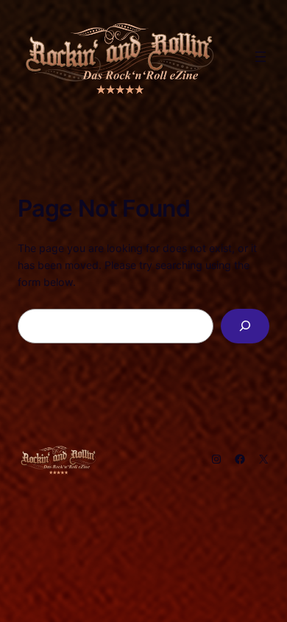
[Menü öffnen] (260, 57)
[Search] (245, 326)
